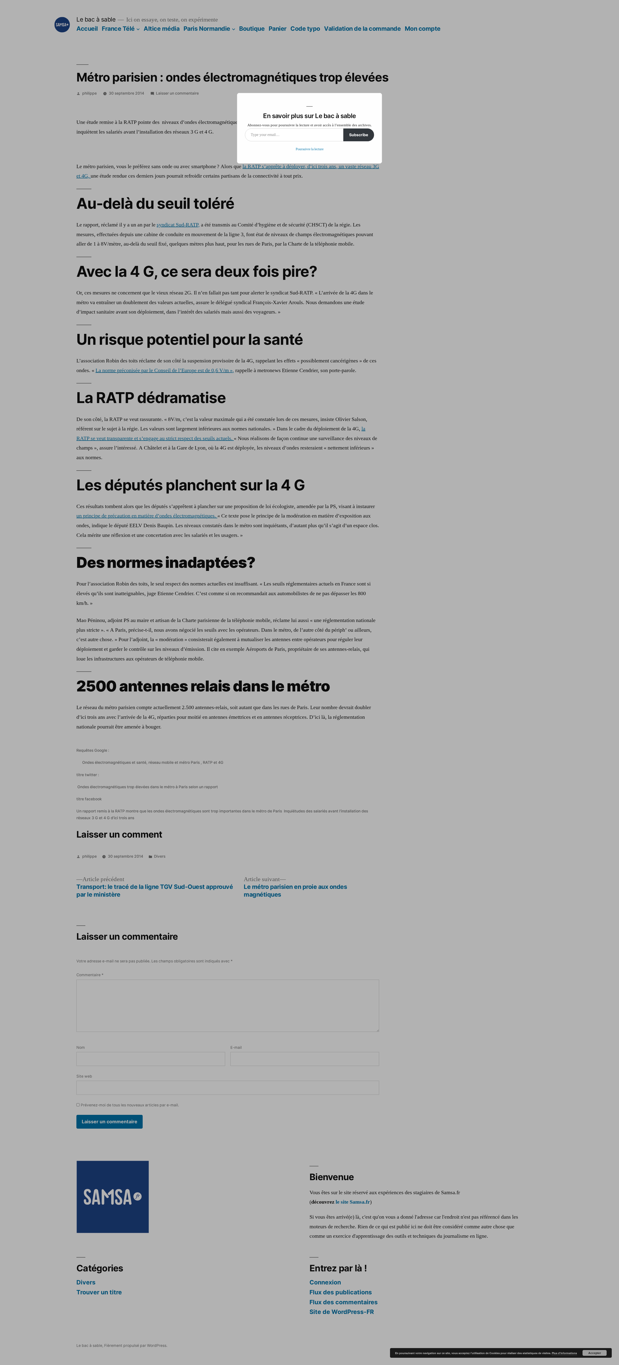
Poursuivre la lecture (310, 149)
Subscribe (358, 134)
